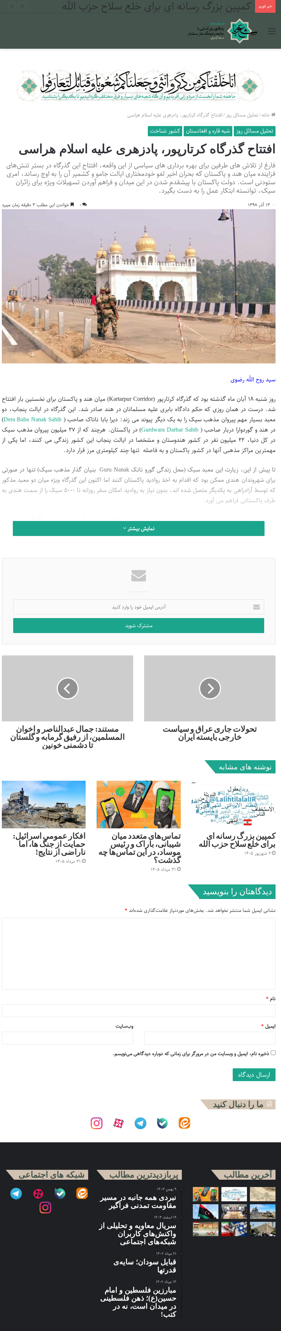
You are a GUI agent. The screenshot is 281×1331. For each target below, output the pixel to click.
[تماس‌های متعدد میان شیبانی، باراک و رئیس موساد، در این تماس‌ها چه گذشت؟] (138, 804)
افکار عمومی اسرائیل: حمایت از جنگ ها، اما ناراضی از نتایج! (49, 844)
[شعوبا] (222, 31)
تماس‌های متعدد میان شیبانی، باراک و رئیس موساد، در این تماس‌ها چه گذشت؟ (139, 848)
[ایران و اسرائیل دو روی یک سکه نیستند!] (234, 1229)
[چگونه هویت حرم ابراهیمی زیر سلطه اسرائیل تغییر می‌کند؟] (263, 1229)
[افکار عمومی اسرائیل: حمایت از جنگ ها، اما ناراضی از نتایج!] (44, 804)
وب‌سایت (124, 1026)
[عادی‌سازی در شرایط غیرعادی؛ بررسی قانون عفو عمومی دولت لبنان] (234, 1211)
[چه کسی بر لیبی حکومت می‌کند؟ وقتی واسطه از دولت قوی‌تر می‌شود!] (205, 1211)
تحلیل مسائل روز (242, 115)
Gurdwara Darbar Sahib (169, 430)
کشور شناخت (165, 130)
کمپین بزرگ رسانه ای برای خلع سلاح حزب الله (237, 839)
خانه (266, 115)
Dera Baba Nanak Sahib (32, 419)
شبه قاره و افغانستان (208, 130)
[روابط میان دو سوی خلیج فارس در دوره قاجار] (263, 1194)
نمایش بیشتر (140, 528)
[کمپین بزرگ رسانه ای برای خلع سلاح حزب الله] (234, 804)
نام (271, 998)
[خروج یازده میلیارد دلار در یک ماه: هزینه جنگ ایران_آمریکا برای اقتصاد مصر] (205, 1229)
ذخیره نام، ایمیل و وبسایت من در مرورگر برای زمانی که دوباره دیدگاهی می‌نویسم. (190, 1053)
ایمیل (268, 1026)
